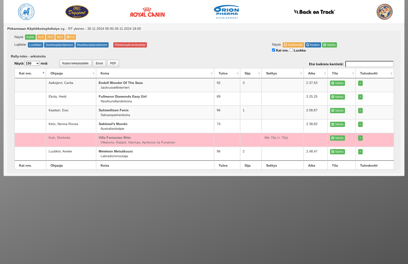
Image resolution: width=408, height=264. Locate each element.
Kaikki (30, 37)
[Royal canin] (147, 11)
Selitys (271, 73)
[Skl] (26, 12)
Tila (335, 73)
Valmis (331, 45)
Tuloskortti (369, 73)
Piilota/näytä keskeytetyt (130, 45)
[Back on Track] (314, 12)
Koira (105, 73)
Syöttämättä (295, 45)
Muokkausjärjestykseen (92, 45)
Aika (311, 73)
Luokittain (35, 45)
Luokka (299, 50)
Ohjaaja (57, 73)
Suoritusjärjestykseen (59, 45)
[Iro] (384, 11)
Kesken (314, 45)
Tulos (223, 73)
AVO (50, 37)
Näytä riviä (30, 63)
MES (60, 37)
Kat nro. (282, 50)
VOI (72, 37)
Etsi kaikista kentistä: (326, 64)
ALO (41, 37)
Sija (248, 73)
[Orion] (226, 12)
